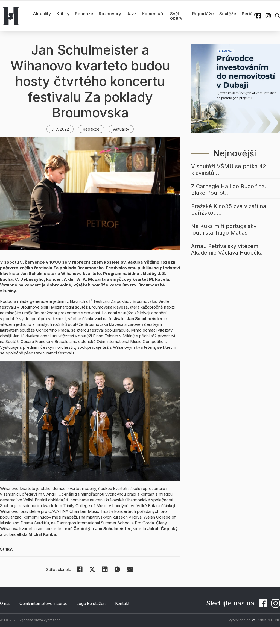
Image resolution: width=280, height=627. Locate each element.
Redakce (91, 129)
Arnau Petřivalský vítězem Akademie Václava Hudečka (227, 249)
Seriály (249, 13)
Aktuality (42, 13)
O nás (5, 603)
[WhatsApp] (117, 569)
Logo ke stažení (91, 603)
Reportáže (203, 13)
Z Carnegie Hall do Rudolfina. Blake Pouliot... (228, 189)
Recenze (84, 13)
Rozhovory (110, 13)
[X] (92, 569)
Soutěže (227, 13)
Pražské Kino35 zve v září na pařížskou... (228, 209)
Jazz (131, 13)
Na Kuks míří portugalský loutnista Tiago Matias (223, 229)
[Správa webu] (266, 620)
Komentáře (153, 13)
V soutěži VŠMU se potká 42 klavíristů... (228, 169)
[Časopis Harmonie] (11, 16)
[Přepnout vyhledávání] (277, 16)
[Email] (130, 569)
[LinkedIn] (105, 569)
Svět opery (176, 16)
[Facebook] (79, 569)
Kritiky (62, 13)
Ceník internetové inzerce (43, 603)
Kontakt (122, 603)
